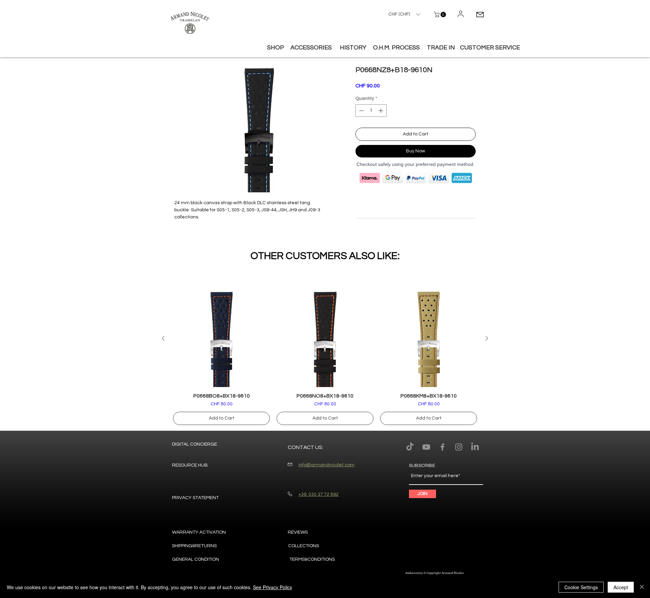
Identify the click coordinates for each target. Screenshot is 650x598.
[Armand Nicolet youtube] (426, 447)
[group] (325, 357)
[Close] (642, 587)
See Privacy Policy (272, 587)
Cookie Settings (581, 587)
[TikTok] (410, 447)
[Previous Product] (163, 338)
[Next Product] (487, 338)
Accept (620, 587)
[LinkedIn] (475, 447)
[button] (440, 14)
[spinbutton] (371, 110)
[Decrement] (360, 110)
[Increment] (381, 110)
